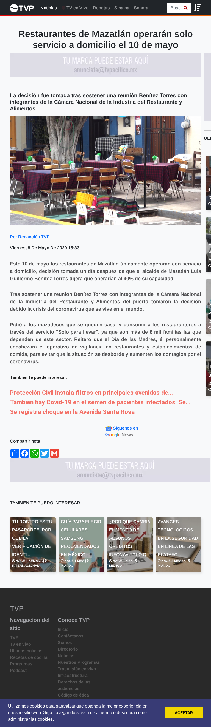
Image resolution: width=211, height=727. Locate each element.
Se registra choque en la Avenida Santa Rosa (72, 412)
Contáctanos (71, 636)
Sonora (141, 7)
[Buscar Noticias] (185, 8)
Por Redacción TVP (30, 236)
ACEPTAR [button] (184, 713)
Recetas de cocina (29, 657)
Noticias (48, 7)
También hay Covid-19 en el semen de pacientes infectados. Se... (100, 402)
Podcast (18, 670)
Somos (65, 642)
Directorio (68, 649)
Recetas (101, 7)
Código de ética (73, 695)
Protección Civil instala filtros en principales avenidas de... (91, 392)
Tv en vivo (20, 644)
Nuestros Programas (79, 662)
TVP (14, 637)
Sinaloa (121, 7)
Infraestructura (73, 675)
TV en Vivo (76, 7)
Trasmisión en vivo (77, 668)
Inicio (63, 629)
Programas (21, 664)
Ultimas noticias (26, 650)
